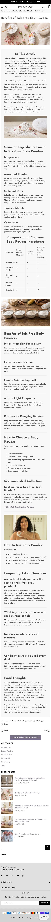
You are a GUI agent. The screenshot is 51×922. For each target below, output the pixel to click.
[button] (48, 7)
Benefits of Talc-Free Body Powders (27, 793)
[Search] (6, 6)
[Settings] (43, 7)
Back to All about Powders (25, 737)
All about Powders (13, 11)
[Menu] (2, 6)
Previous (6, 730)
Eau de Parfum (6, 755)
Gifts (3, 765)
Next (46, 730)
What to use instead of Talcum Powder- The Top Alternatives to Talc (32, 807)
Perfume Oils (5, 758)
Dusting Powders (7, 751)
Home (3, 11)
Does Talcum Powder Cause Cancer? (27, 834)
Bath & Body (5, 762)
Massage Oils (6, 747)
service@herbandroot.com (14, 869)
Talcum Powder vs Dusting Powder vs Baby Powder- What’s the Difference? (30, 779)
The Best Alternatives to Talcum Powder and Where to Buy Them (30, 820)
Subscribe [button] (44, 903)
